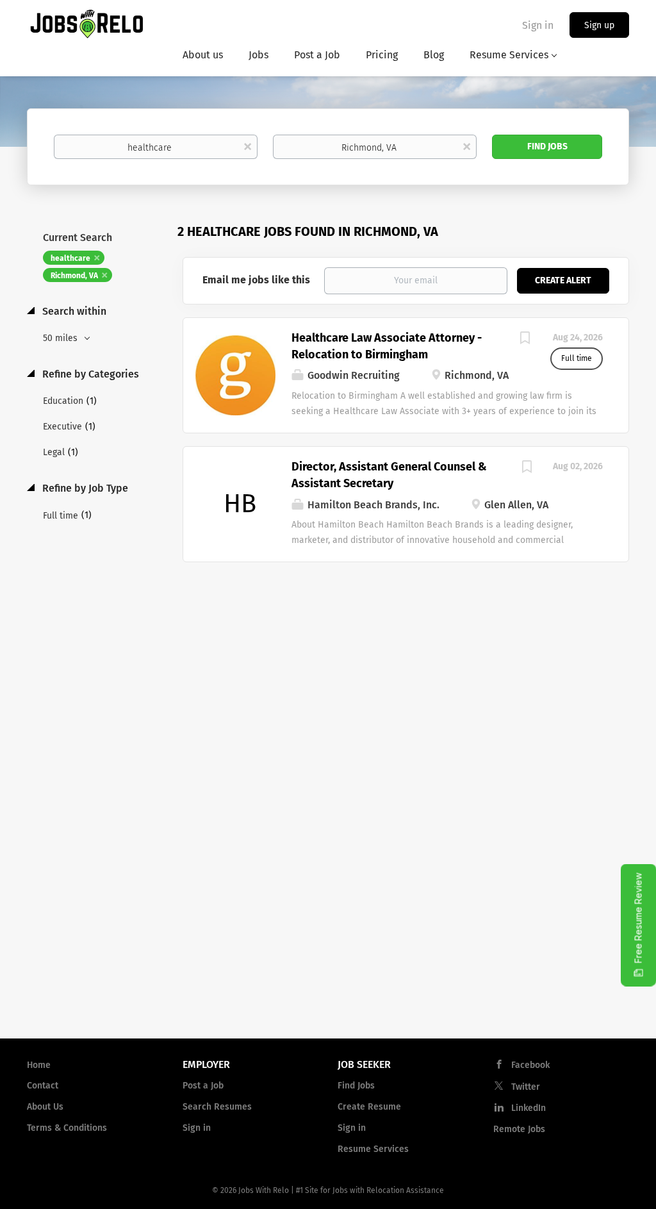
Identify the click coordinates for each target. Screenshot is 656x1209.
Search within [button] (73, 311)
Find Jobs (547, 146)
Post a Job (203, 1085)
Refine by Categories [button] (89, 374)
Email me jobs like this (256, 280)
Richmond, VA (74, 275)
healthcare (70, 258)
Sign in (538, 25)
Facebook (530, 1065)
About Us (45, 1106)
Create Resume (369, 1106)
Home (39, 1065)
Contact (42, 1085)
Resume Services (373, 1149)
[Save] (524, 339)
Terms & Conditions (67, 1127)
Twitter (525, 1086)
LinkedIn (528, 1108)
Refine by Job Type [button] (84, 488)
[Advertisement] (406, 665)
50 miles (61, 338)
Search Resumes (217, 1106)
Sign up (599, 25)
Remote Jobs (519, 1129)
